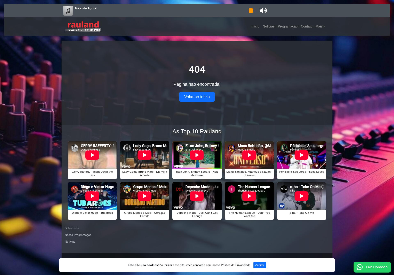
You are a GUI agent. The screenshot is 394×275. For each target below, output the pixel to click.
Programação (288, 26)
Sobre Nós (72, 228)
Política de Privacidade (236, 265)
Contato (306, 26)
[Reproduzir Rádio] (251, 11)
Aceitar (259, 265)
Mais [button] (319, 26)
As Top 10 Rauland (197, 131)
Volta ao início (197, 97)
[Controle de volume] (262, 11)
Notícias (269, 26)
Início (255, 26)
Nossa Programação (78, 234)
